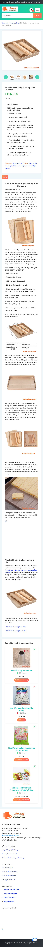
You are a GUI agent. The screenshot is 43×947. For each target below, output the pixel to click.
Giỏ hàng (33, 10)
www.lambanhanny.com (11, 835)
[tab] (5, 177)
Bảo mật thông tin (7, 868)
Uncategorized (14, 23)
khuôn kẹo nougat (19, 166)
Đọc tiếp (22, 720)
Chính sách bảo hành (9, 876)
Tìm (38, 15)
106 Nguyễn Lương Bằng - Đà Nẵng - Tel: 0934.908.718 (21, 2)
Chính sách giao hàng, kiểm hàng (13, 858)
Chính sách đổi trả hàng (9, 872)
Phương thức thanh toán (10, 854)
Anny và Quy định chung (10, 850)
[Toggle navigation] (37, 10)
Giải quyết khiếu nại (8, 879)
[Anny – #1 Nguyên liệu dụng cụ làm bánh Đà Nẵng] (10, 9)
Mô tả (5, 177)
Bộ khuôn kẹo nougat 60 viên (16, 627)
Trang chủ (5, 23)
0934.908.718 (13, 831)
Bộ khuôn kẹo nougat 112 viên (16, 631)
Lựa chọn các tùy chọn (22, 799)
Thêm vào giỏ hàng (22, 680)
